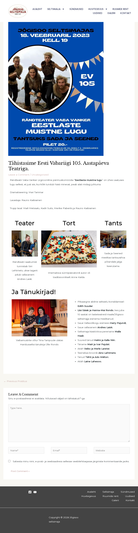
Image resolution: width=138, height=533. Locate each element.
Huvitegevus (96, 9)
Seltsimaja (53, 9)
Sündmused (76, 9)
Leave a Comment (18, 174)
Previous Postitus (15, 381)
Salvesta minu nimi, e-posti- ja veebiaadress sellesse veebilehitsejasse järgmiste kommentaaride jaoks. (71, 461)
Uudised (97, 13)
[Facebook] (29, 492)
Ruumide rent (121, 9)
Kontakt (125, 13)
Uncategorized (39, 174)
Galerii (111, 13)
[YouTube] (35, 492)
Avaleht (37, 9)
